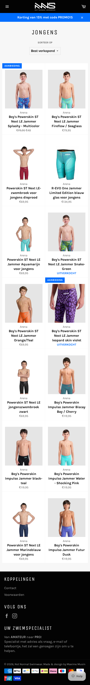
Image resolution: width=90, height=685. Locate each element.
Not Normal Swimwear (28, 664)
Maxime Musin (76, 664)
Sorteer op (45, 42)
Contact (10, 588)
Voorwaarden (14, 595)
